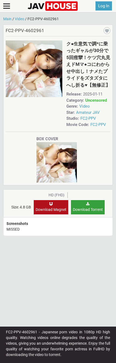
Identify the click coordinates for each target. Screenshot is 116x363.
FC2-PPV (88, 118)
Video (84, 106)
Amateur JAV (88, 112)
